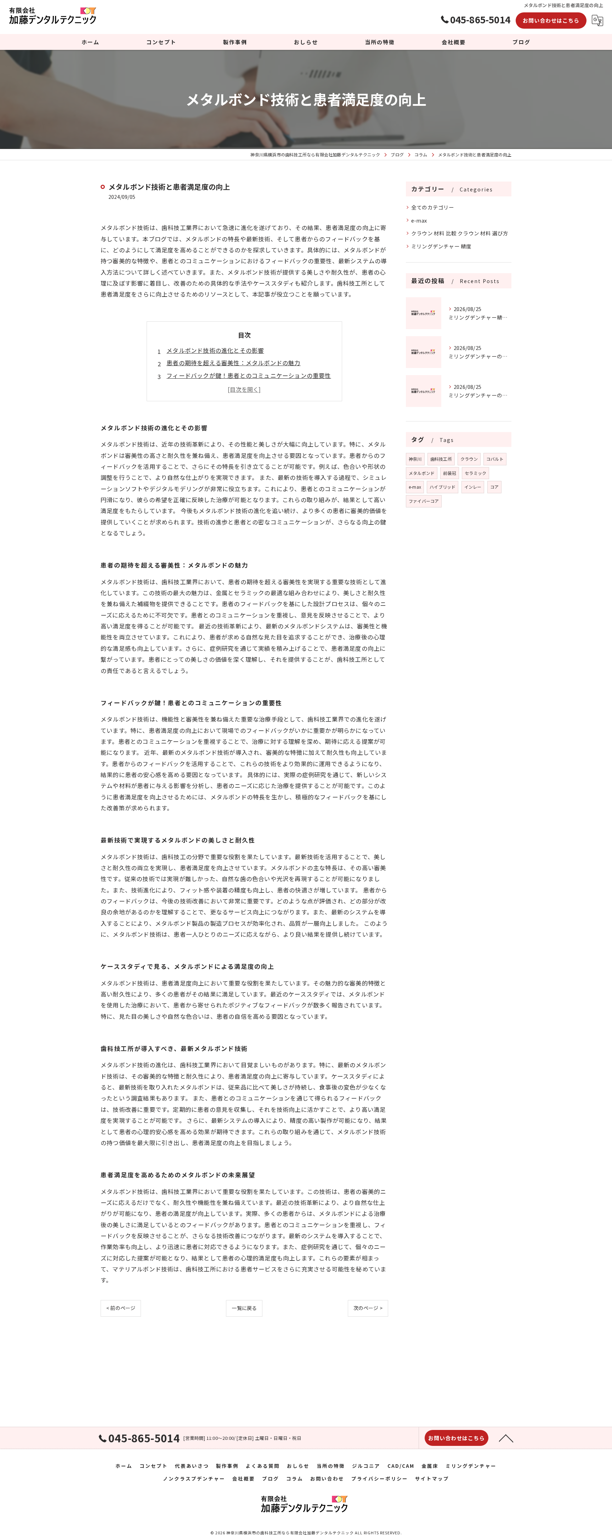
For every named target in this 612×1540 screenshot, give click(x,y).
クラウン (469, 459)
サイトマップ (432, 1478)
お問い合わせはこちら (551, 20)
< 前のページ (120, 1307)
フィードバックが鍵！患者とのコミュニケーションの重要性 (248, 375)
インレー (473, 487)
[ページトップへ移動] (506, 1438)
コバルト (495, 459)
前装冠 (449, 473)
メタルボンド (422, 473)
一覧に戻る (244, 1307)
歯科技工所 (441, 459)
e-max (419, 220)
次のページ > (367, 1307)
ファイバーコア (424, 501)
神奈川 (415, 459)
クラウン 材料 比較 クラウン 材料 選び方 (459, 233)
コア (494, 487)
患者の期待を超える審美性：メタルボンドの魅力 (233, 362)
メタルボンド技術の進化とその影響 (215, 350)
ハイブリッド (442, 487)
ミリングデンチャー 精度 (441, 246)
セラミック (475, 473)
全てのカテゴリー (432, 207)
